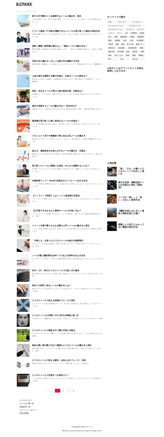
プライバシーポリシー (29, 410)
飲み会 (135, 59)
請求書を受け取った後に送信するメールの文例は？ (55, 120)
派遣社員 (111, 48)
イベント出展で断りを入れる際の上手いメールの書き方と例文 (61, 225)
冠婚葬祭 (140, 37)
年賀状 (110, 44)
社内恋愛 (120, 52)
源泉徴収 (121, 48)
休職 (115, 37)
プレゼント (130, 29)
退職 (134, 55)
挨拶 (117, 44)
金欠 (122, 59)
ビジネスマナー (26, 400)
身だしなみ (119, 55)
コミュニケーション (115, 26)
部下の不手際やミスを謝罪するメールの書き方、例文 (56, 16)
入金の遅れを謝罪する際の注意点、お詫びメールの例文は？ (60, 76)
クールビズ (136, 22)
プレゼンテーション (115, 29)
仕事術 (141, 33)
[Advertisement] (126, 117)
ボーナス (140, 29)
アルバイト (122, 22)
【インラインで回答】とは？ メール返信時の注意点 (56, 195)
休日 (109, 37)
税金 (128, 52)
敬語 (123, 44)
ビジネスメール (135, 26)
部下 (109, 59)
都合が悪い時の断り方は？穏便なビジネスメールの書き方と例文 (62, 345)
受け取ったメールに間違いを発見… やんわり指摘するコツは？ (61, 165)
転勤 (127, 55)
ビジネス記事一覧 (27, 403)
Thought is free (96, 431)
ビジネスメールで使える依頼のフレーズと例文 (53, 300)
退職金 (141, 55)
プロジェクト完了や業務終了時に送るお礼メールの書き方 (58, 135)
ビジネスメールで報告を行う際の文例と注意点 (53, 330)
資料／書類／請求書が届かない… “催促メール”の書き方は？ (59, 46)
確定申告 (111, 52)
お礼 (109, 22)
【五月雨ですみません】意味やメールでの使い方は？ (56, 210)
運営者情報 (24, 413)
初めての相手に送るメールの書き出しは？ (51, 285)
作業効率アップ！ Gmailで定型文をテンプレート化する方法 (60, 180)
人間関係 (133, 33)
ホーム (18, 11)
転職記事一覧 (25, 407)
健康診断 (123, 37)
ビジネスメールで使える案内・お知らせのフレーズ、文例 (58, 360)
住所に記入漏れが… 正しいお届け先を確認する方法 (55, 61)
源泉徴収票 (132, 48)
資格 (109, 55)
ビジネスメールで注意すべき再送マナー (50, 375)
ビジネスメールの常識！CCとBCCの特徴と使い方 (55, 315)
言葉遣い (135, 52)
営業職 (117, 40)
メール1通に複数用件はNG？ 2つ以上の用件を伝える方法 (58, 255)
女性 (124, 40)
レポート (111, 33)
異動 (141, 48)
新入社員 (130, 44)
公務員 (132, 37)
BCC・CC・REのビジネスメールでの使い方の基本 (55, 270)
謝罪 (142, 52)
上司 (126, 33)
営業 (109, 40)
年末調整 (140, 40)
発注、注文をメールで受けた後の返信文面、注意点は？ (57, 91)
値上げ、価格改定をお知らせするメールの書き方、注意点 (58, 150)
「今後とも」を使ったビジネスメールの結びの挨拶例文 (57, 240)
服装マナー (140, 44)
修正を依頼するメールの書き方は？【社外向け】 (54, 105)
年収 (131, 40)
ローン (119, 33)
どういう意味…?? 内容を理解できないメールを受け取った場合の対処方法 (66, 31)
